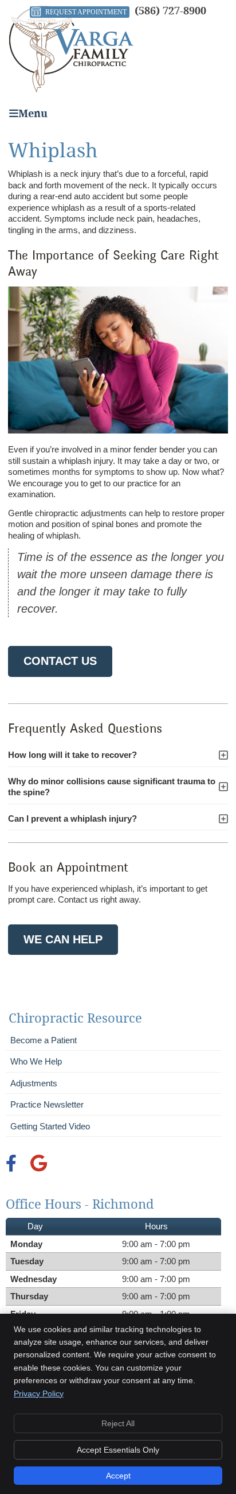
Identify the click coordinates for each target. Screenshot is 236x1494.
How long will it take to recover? (72, 755)
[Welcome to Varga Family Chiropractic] (71, 89)
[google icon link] (38, 1166)
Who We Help (36, 1061)
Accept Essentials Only (118, 1449)
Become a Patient (43, 1040)
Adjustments (33, 1083)
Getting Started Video (50, 1126)
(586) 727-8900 (170, 11)
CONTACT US (60, 661)
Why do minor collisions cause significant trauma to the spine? (111, 787)
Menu (33, 113)
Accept (118, 1475)
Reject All (118, 1423)
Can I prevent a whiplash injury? (72, 818)
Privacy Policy (39, 1393)
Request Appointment (86, 12)
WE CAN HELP (63, 939)
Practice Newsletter (47, 1104)
